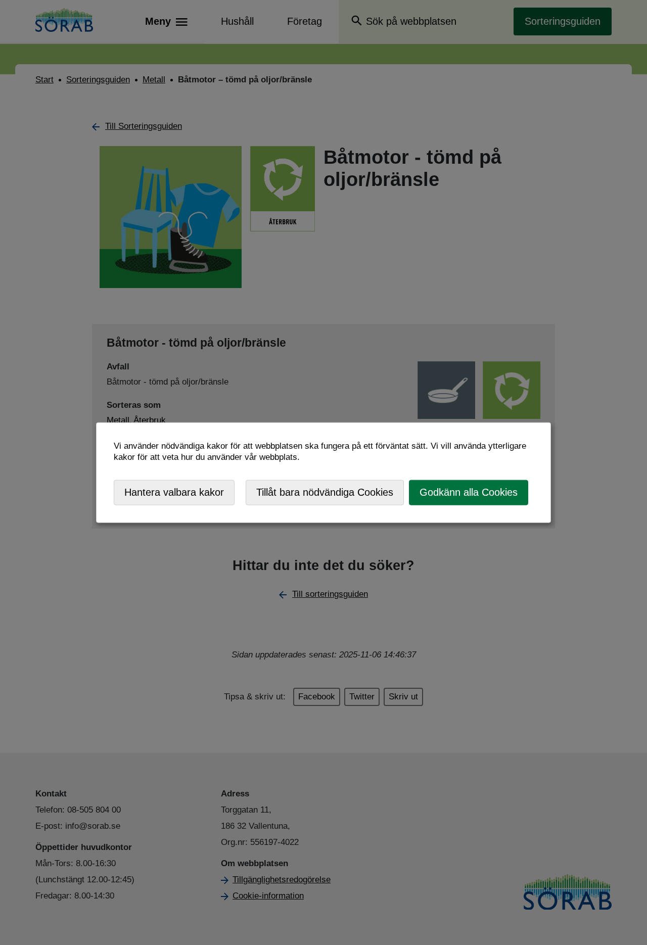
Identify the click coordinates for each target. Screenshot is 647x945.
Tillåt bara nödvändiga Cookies (324, 492)
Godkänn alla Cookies (469, 492)
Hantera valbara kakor (174, 492)
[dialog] (323, 472)
